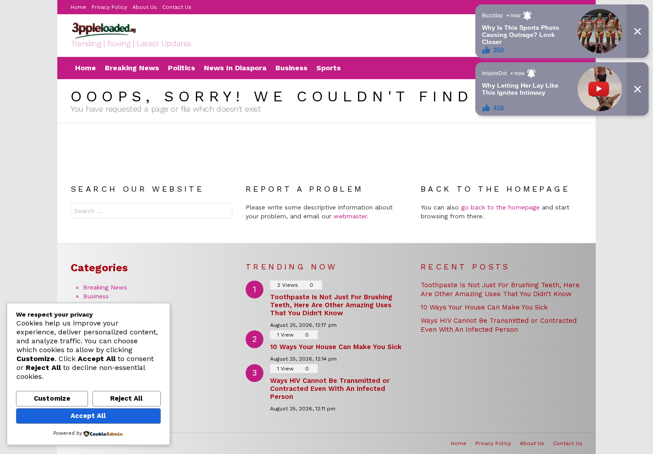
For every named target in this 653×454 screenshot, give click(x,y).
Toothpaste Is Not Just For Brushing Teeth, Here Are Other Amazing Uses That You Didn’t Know (331, 305)
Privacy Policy (109, 7)
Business (96, 296)
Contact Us (567, 443)
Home (78, 7)
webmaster (350, 216)
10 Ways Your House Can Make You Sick (336, 347)
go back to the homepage (500, 207)
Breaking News (132, 68)
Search (223, 212)
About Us (144, 7)
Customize (52, 398)
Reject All (126, 398)
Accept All (88, 416)
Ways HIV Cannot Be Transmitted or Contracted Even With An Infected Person (330, 389)
